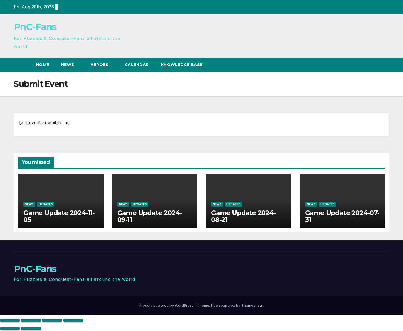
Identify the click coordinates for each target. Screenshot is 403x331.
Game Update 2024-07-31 (342, 216)
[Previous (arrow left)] (10, 328)
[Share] (52, 320)
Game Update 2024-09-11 (149, 216)
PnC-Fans (35, 27)
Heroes (100, 64)
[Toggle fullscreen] (31, 320)
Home (42, 64)
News (68, 64)
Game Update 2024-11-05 (59, 216)
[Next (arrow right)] (31, 328)
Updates (46, 204)
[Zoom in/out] (10, 320)
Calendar (137, 64)
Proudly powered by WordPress (167, 305)
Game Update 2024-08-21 (243, 216)
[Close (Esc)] (73, 320)
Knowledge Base (182, 64)
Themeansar (252, 305)
